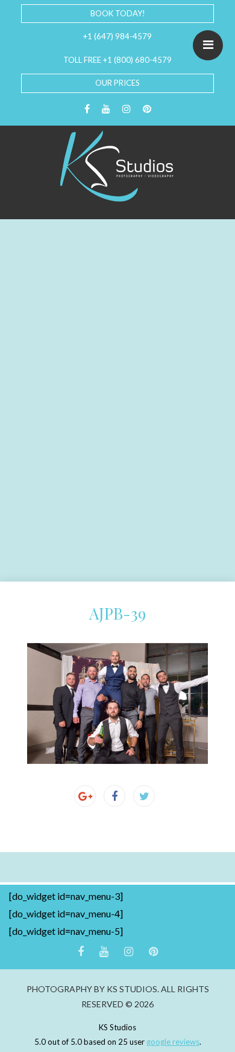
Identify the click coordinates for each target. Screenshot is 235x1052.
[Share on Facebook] (114, 796)
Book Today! (117, 13)
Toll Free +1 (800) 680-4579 (117, 60)
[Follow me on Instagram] (126, 109)
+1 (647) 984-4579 (117, 36)
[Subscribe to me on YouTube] (106, 109)
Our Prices (117, 83)
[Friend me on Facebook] (87, 109)
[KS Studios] (117, 166)
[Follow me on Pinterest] (147, 109)
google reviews (172, 1042)
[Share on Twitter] (144, 796)
